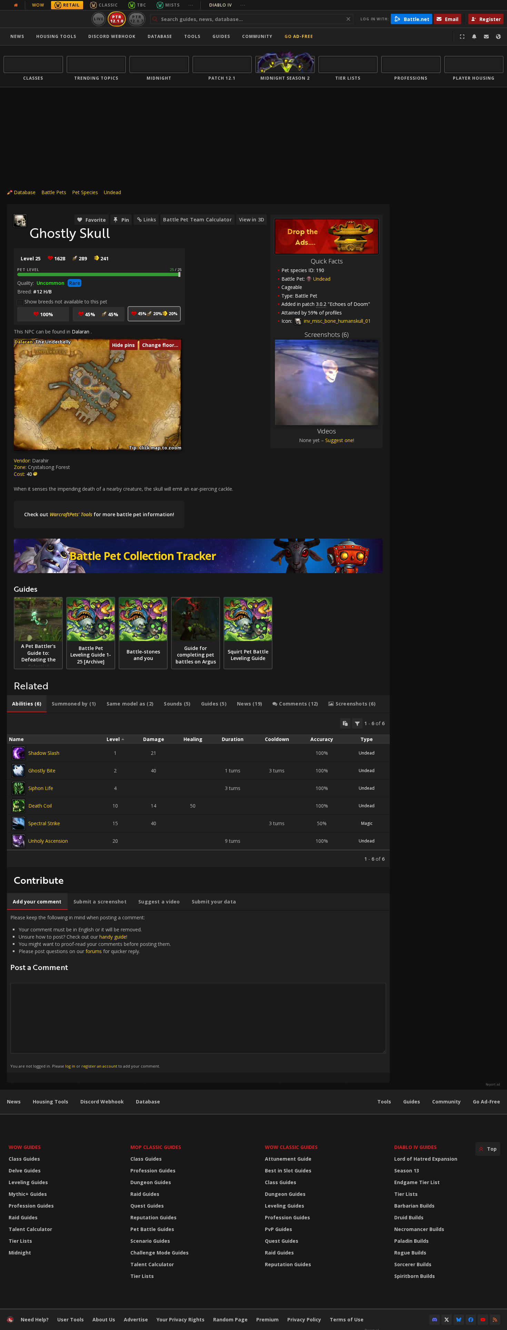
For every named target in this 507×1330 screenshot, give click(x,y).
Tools (384, 1101)
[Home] (46, 19)
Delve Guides (25, 1170)
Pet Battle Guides (152, 1229)
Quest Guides (147, 1205)
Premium (267, 1319)
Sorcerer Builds (412, 1264)
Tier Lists (20, 1241)
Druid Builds (409, 1217)
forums (94, 951)
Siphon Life (40, 788)
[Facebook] (471, 1319)
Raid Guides (23, 1217)
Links (149, 219)
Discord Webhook (112, 36)
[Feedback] (486, 36)
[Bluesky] (459, 1319)
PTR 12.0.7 (136, 18)
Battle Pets (53, 192)
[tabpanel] (198, 790)
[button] (121, 360)
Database (160, 36)
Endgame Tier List (417, 1182)
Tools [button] (192, 36)
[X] (446, 1319)
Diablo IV (227, 5)
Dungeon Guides (150, 1182)
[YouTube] (483, 1319)
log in (70, 1066)
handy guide (112, 936)
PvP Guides (278, 1229)
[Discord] (434, 1319)
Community (257, 36)
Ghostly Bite (42, 770)
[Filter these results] (357, 723)
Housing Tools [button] (56, 36)
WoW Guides (25, 1147)
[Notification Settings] (474, 36)
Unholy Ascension (48, 841)
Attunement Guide (288, 1159)
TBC (141, 5)
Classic (108, 5)
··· (190, 5)
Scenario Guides (150, 1241)
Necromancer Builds (419, 1229)
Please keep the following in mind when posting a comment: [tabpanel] (90, 991)
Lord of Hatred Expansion (425, 1159)
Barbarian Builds (414, 1205)
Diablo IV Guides (415, 1147)
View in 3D (251, 219)
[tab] (27, 703)
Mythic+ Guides (28, 1194)
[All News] (15, 5)
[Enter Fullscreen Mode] (462, 36)
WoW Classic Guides (291, 1147)
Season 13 (406, 1170)
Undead (112, 192)
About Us (103, 1319)
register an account (99, 1066)
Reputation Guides (153, 1217)
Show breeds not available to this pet (65, 301)
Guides (221, 36)
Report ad (493, 1084)
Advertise (136, 1319)
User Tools (70, 1319)
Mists (172, 5)
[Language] (498, 36)
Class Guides (24, 1159)
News (17, 36)
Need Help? (35, 1319)
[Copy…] (345, 723)
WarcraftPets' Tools (71, 514)
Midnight (20, 1252)
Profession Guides (31, 1205)
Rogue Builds (410, 1252)
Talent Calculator (30, 1229)
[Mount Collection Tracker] (198, 556)
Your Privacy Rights (181, 1319)
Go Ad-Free (299, 36)
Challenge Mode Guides (159, 1252)
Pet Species (85, 192)
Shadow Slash (43, 753)
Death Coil (40, 805)
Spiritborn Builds (414, 1276)
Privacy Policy (304, 1319)
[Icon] (20, 220)
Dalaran (80, 331)
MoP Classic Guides (155, 1147)
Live (99, 18)
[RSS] (495, 1319)
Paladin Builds (411, 1241)
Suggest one (339, 440)
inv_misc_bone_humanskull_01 (336, 321)
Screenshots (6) (327, 334)
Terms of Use (347, 1319)
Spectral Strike (44, 823)
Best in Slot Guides (288, 1170)
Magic (366, 823)
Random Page (230, 1319)
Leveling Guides (28, 1182)
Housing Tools (50, 1101)
